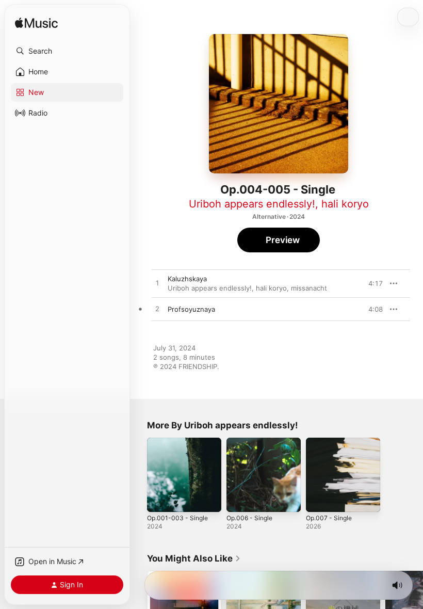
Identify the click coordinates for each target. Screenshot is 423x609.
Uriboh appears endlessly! (252, 204)
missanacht (309, 288)
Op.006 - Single (249, 518)
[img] (36, 23)
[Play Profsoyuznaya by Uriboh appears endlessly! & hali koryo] (157, 309)
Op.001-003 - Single (177, 518)
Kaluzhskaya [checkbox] (187, 279)
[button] (67, 51)
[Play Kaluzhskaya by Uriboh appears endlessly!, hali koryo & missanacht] (157, 283)
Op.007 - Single (329, 518)
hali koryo (345, 204)
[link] (194, 558)
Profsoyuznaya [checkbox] (191, 309)
